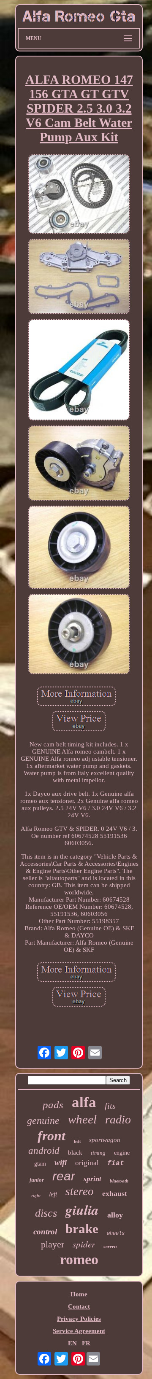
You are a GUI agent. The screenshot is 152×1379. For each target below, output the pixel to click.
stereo (79, 1191)
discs (46, 1213)
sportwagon (104, 1140)
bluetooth (119, 1180)
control (45, 1231)
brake (81, 1228)
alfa (84, 1102)
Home (79, 1294)
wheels (116, 1233)
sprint (92, 1179)
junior (37, 1180)
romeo (79, 1259)
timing (98, 1153)
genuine (43, 1120)
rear (63, 1176)
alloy (115, 1215)
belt (77, 1141)
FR (86, 1343)
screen (110, 1247)
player (52, 1244)
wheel (82, 1119)
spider (84, 1244)
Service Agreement (79, 1331)
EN (72, 1343)
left (53, 1194)
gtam (40, 1164)
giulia (82, 1210)
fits (110, 1105)
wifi (60, 1162)
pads (53, 1104)
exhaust (114, 1193)
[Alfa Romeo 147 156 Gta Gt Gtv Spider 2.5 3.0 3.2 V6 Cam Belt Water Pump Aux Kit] (79, 195)
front (51, 1135)
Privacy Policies (79, 1318)
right (36, 1195)
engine (122, 1153)
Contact (79, 1306)
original (87, 1163)
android (44, 1150)
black (75, 1152)
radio (118, 1119)
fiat (115, 1163)
